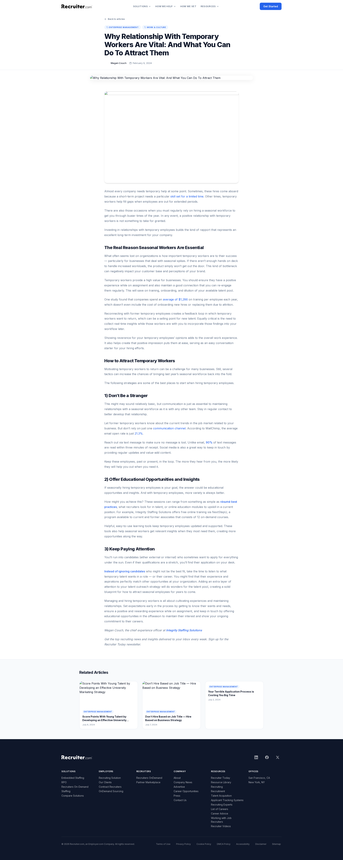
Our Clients (105, 782)
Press (177, 795)
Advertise (179, 786)
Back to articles (116, 18)
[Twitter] (278, 757)
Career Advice (219, 813)
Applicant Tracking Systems (227, 800)
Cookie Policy (204, 844)
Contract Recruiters (110, 786)
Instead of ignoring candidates (124, 571)
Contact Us (180, 800)
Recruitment (218, 791)
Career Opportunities (186, 791)
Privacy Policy (183, 844)
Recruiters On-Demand (74, 786)
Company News (183, 782)
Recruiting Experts (221, 804)
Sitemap (276, 844)
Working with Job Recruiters (221, 819)
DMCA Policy (223, 844)
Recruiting (217, 786)
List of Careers (219, 809)
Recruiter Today (220, 777)
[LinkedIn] (256, 757)
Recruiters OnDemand (149, 777)
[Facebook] (267, 757)
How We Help (164, 6)
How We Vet (188, 6)
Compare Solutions (72, 795)
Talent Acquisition (221, 795)
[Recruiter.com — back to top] (76, 6)
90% (209, 442)
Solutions (140, 6)
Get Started (270, 6)
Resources (208, 6)
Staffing (65, 791)
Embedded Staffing (72, 777)
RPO (64, 782)
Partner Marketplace (148, 782)
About (177, 777)
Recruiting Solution (110, 777)
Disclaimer (260, 844)
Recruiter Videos (221, 826)
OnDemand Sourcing (111, 791)
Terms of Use (163, 844)
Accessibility (243, 844)
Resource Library (221, 782)
